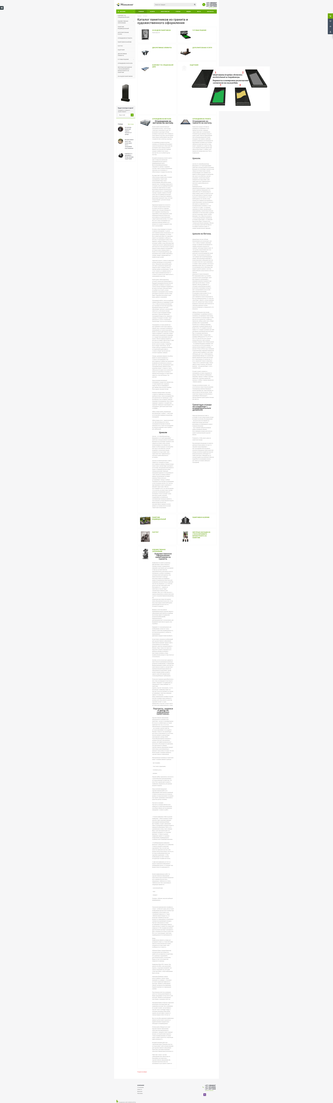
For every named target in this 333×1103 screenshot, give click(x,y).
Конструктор (165, 11)
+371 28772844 (211, 6)
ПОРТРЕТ (120, 45)
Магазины (140, 1093)
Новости (139, 1089)
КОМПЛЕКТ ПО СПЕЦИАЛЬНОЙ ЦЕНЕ (123, 16)
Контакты (210, 11)
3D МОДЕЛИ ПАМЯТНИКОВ (125, 76)
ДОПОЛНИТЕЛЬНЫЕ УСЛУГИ (123, 33)
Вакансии (139, 1091)
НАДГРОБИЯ (121, 49)
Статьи (178, 11)
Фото (199, 11)
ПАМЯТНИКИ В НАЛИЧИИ (124, 42)
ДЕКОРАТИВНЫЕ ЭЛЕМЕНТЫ (122, 54)
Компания (140, 1085)
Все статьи (131, 124)
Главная (141, 11)
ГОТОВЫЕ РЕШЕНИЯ (123, 59)
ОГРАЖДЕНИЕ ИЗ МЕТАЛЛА (125, 63)
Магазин (122, 11)
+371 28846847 (211, 3)
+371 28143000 (211, 4)
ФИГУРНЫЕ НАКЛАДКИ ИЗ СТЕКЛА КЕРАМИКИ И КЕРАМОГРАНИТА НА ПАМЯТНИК (125, 70)
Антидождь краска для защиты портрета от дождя (128, 131)
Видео (189, 11)
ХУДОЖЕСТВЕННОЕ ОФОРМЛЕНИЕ (123, 21)
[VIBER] (204, 1094)
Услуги (152, 11)
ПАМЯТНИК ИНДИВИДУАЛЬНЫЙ (123, 27)
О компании (140, 1087)
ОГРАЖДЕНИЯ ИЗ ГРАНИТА (125, 38)
